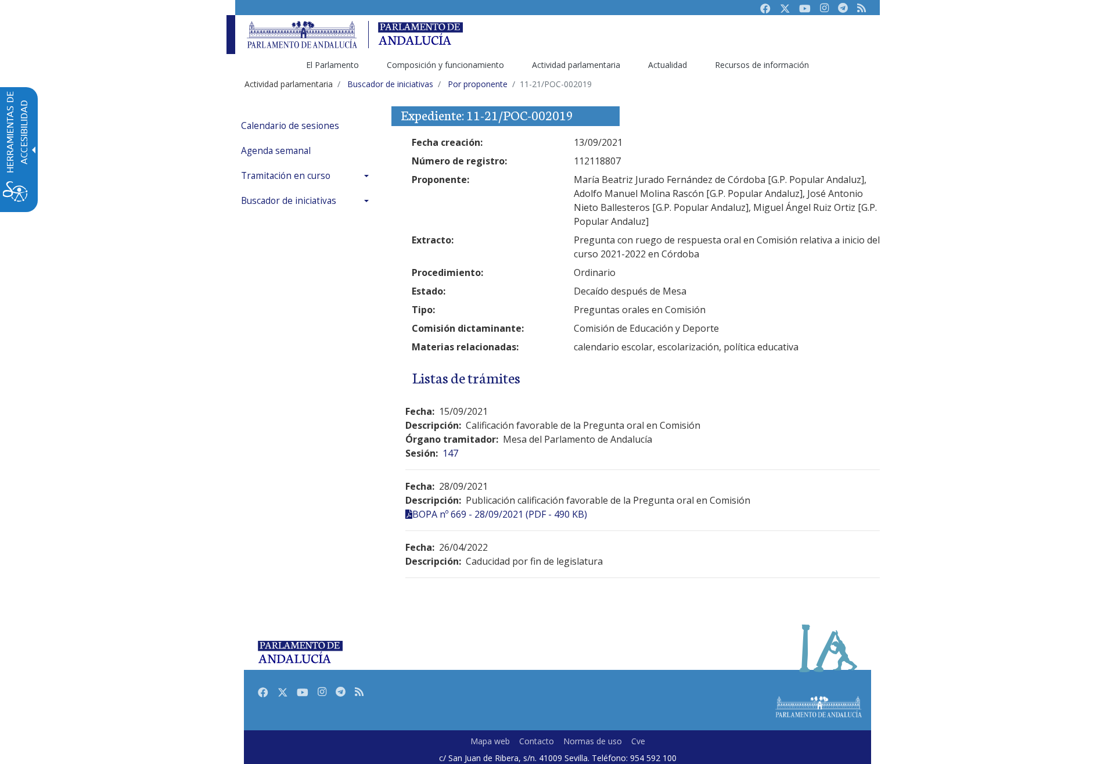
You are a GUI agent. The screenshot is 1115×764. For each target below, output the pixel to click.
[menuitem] (307, 125)
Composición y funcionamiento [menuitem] (445, 64)
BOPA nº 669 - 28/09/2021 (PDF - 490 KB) (499, 514)
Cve (638, 741)
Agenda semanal (276, 151)
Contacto (536, 741)
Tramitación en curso (285, 176)
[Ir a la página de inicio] (302, 34)
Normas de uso (592, 741)
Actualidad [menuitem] (667, 64)
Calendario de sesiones (290, 126)
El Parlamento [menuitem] (332, 64)
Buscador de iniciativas (288, 201)
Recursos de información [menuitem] (762, 64)
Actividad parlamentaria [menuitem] (576, 64)
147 (450, 453)
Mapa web (490, 741)
